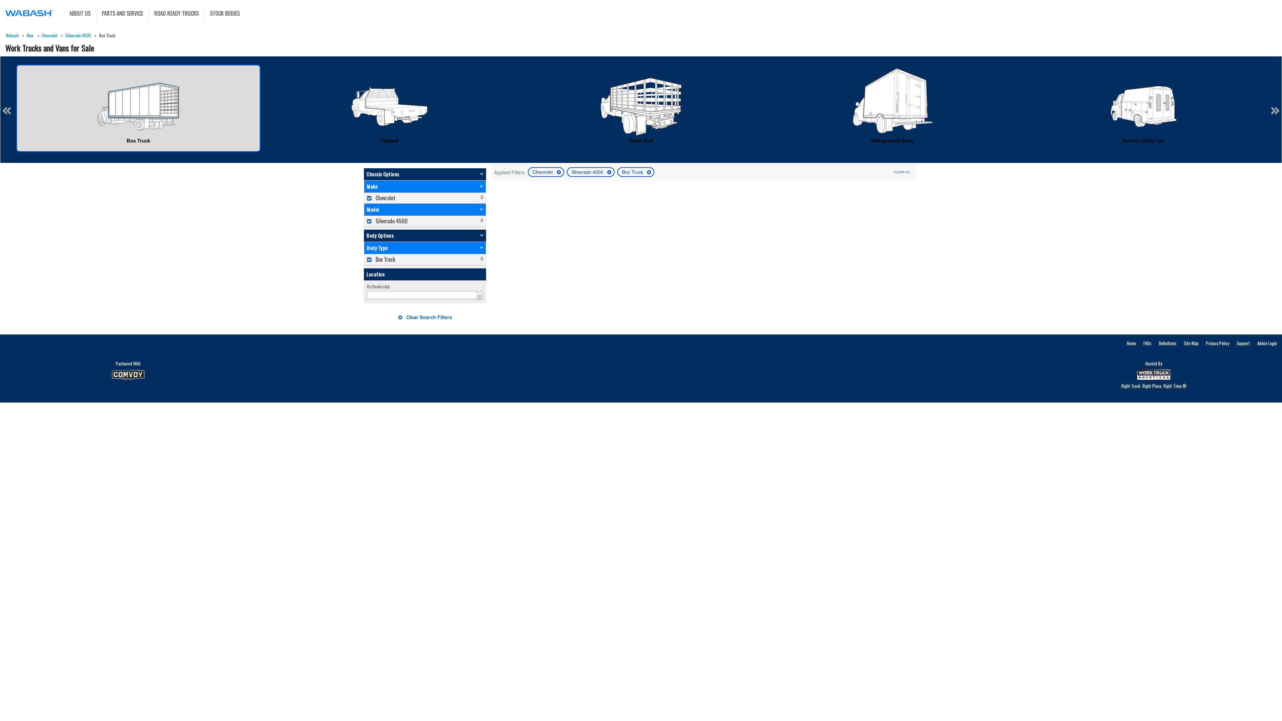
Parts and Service (122, 13)
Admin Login (1267, 343)
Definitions (1168, 343)
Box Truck (633, 172)
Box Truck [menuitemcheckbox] (384, 259)
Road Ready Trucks (176, 13)
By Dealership (378, 286)
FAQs (1147, 343)
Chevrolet (543, 172)
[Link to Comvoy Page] (128, 375)
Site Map (1191, 343)
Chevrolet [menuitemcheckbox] (384, 198)
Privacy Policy (1217, 343)
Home (1131, 343)
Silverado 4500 (588, 172)
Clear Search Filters (428, 317)
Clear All (902, 172)
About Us (79, 13)
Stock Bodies (225, 13)
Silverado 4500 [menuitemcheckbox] (391, 221)
